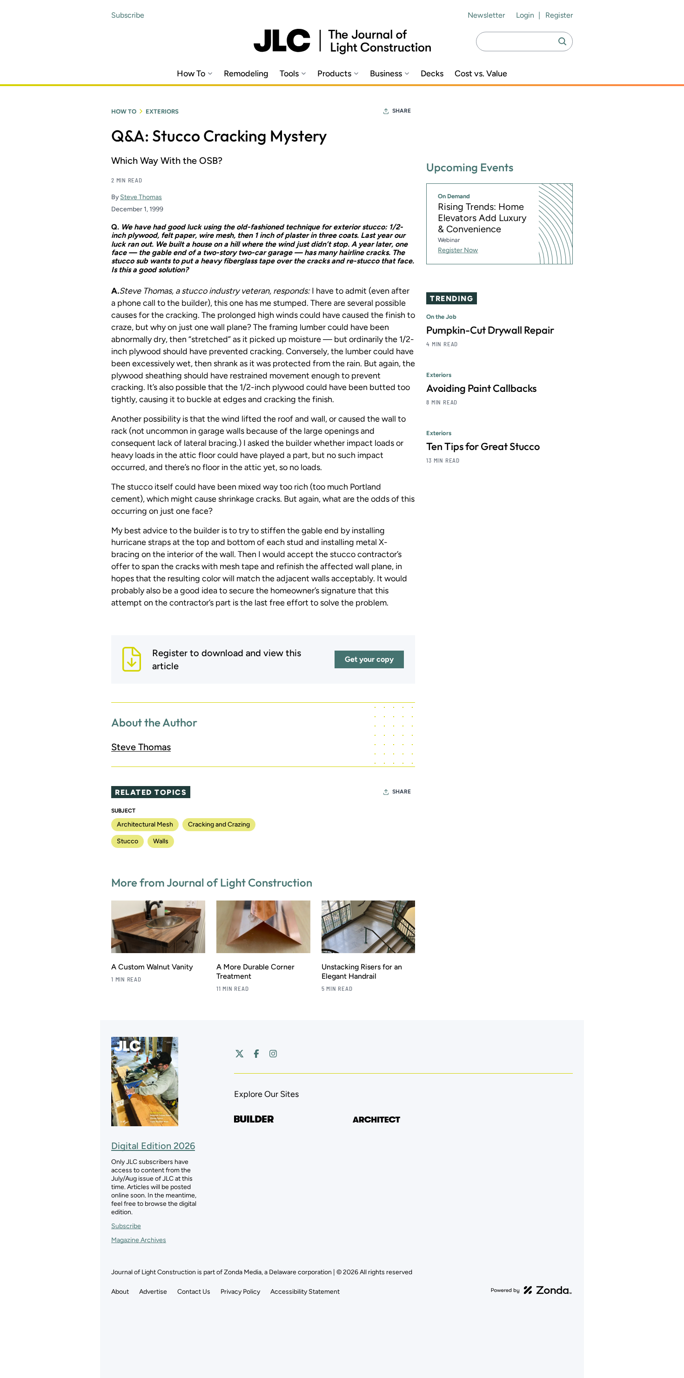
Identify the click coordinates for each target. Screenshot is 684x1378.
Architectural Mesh (145, 824)
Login (525, 15)
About (120, 1292)
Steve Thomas (141, 197)
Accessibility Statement (305, 1292)
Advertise (153, 1292)
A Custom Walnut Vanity (152, 966)
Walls (160, 841)
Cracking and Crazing (219, 824)
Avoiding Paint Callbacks (481, 388)
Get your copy (369, 659)
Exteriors (162, 111)
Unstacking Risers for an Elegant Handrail (362, 971)
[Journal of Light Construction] (342, 41)
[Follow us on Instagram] (273, 1053)
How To (191, 74)
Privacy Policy (240, 1292)
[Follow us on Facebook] (256, 1053)
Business (386, 74)
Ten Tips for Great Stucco (483, 446)
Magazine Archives (138, 1240)
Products (334, 74)
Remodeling (246, 74)
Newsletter (486, 15)
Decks (432, 74)
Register (559, 15)
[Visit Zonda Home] (531, 1290)
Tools (289, 74)
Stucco (127, 841)
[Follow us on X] (239, 1053)
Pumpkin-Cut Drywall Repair (490, 329)
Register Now (458, 250)
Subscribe (127, 15)
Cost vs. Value (481, 74)
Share (401, 111)
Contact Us (193, 1292)
